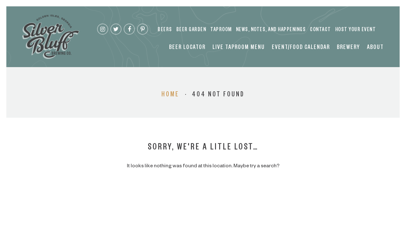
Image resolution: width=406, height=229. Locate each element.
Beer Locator (187, 48)
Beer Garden (191, 30)
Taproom (221, 30)
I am (203, 107)
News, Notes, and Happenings (271, 30)
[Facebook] (129, 29)
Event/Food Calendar (301, 48)
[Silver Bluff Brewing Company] (50, 37)
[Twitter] (115, 29)
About (375, 48)
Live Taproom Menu (239, 48)
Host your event (355, 30)
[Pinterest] (142, 29)
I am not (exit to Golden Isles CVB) (203, 133)
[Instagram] (102, 29)
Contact (320, 30)
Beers (165, 30)
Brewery (348, 48)
